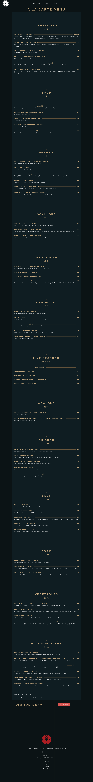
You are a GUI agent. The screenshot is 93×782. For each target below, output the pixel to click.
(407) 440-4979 (46, 752)
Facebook (46, 761)
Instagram (46, 764)
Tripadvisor (46, 766)
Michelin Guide (46, 769)
